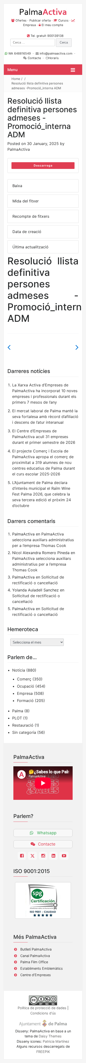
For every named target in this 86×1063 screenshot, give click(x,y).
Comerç (24, 679)
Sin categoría (24, 732)
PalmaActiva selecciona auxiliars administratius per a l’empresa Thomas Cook (43, 540)
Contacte (34, 58)
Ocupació (25, 686)
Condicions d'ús (43, 1013)
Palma (17, 710)
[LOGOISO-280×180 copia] (43, 900)
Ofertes (21, 20)
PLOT (17, 718)
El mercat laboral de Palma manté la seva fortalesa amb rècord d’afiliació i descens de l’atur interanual (45, 416)
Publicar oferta (40, 20)
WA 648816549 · (21, 53)
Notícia (18, 670)
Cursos (63, 20)
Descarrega (43, 165)
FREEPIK (43, 1052)
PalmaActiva (18, 149)
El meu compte (52, 25)
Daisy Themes (50, 1036)
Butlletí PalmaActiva (36, 949)
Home (15, 79)
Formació (25, 700)
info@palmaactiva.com (56, 53)
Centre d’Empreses (35, 975)
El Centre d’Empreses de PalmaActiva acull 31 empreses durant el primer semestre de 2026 (43, 437)
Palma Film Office (34, 962)
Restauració (22, 725)
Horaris (53, 58)
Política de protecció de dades (42, 1008)
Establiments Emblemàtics (41, 968)
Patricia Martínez (56, 1041)
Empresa (29, 25)
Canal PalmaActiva (35, 956)
